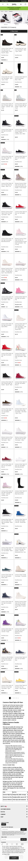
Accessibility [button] (23, 1)
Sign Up (3, 824)
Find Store (23, 839)
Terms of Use (18, 833)
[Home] (14, 4)
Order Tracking (5, 1)
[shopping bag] (25, 4)
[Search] (7, 4)
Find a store (4, 837)
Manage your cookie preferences (13, 848)
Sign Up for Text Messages (7, 827)
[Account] (21, 4)
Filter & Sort (14, 31)
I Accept (14, 858)
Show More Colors (4, 55)
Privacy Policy (24, 833)
